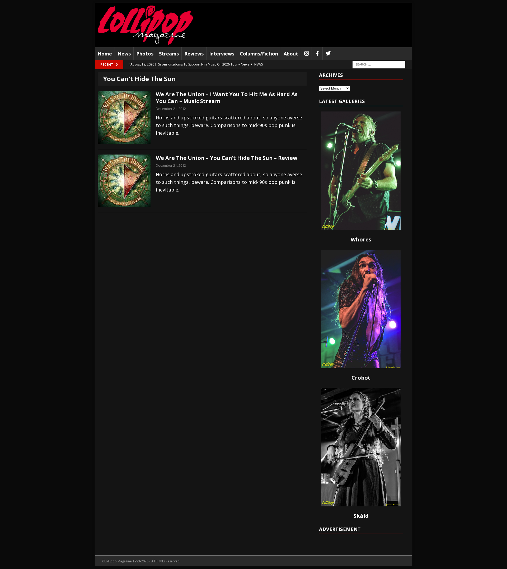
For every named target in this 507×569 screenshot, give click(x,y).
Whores (361, 239)
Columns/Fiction (259, 53)
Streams (169, 53)
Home (105, 53)
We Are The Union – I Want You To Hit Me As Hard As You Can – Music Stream (227, 98)
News (124, 53)
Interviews (221, 53)
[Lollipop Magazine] (145, 25)
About (291, 53)
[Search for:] (379, 64)
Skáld (361, 515)
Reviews (194, 53)
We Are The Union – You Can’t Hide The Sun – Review (226, 157)
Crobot (360, 377)
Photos (144, 53)
